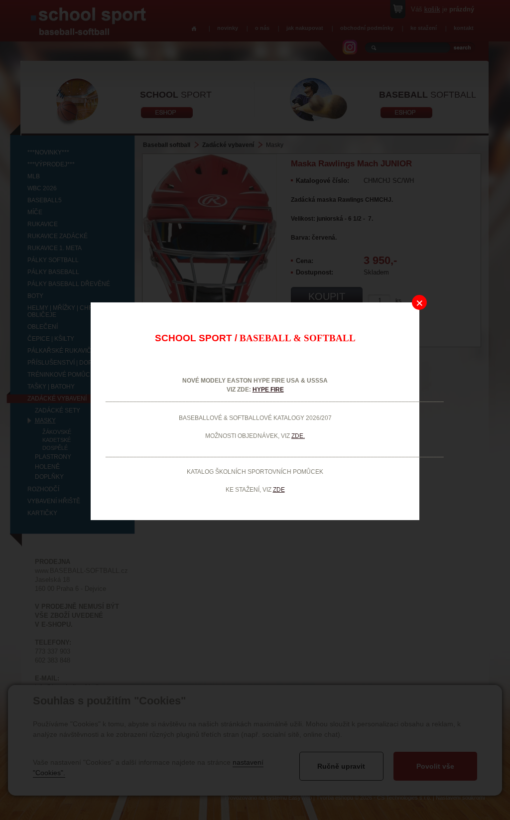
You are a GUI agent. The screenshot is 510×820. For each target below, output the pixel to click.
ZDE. (298, 435)
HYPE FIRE (268, 389)
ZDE (279, 489)
